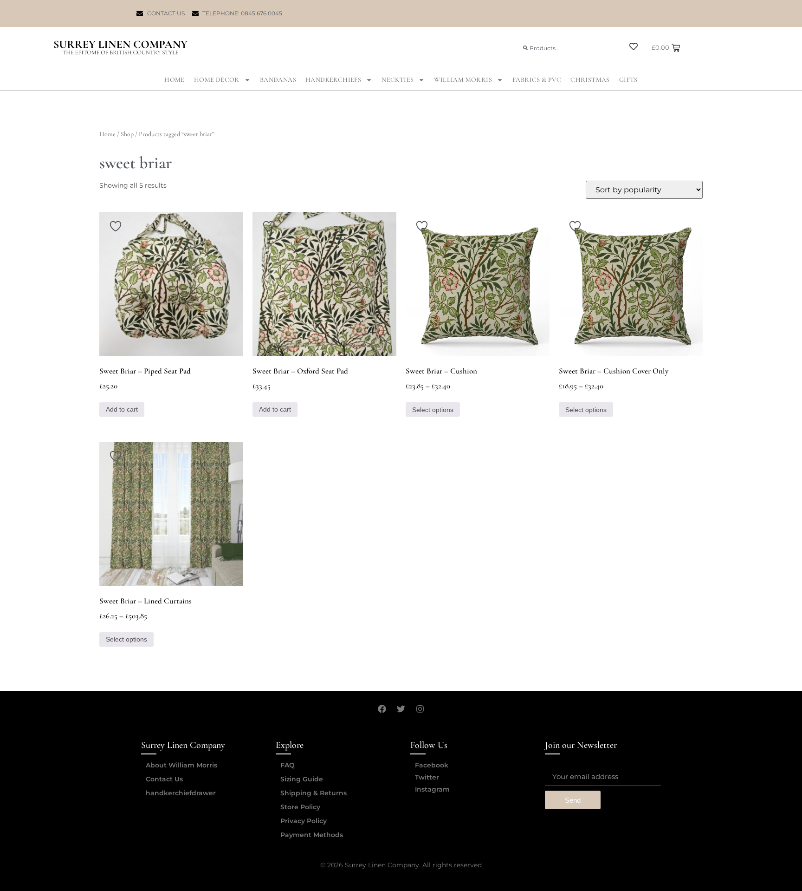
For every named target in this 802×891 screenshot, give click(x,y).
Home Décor (216, 80)
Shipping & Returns (313, 793)
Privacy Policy (303, 821)
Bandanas (278, 80)
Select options (432, 409)
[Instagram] (420, 709)
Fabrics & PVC (536, 80)
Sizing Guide (301, 779)
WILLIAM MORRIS (463, 80)
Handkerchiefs (333, 80)
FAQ (287, 765)
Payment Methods (311, 835)
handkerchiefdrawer (181, 793)
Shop (127, 134)
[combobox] (568, 48)
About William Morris (181, 765)
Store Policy (300, 807)
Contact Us (164, 779)
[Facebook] (382, 709)
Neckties (398, 80)
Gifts (628, 80)
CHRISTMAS (590, 80)
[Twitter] (401, 709)
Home (174, 80)
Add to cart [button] (122, 409)
